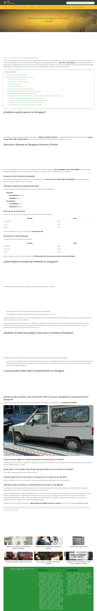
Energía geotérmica (72, 587)
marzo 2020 (57, 594)
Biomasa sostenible (85, 574)
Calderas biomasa (72, 576)
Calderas (40, 7)
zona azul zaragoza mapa (57, 507)
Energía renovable (22, 7)
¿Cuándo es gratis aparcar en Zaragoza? (17, 75)
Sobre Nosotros (21, 569)
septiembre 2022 (46, 585)
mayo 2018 (44, 603)
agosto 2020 (51, 593)
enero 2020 (49, 596)
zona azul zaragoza (35, 507)
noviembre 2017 (43, 605)
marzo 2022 (60, 586)
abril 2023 (41, 582)
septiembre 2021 (59, 588)
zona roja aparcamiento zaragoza (11, 510)
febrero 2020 (42, 596)
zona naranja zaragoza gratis (83, 507)
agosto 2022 (54, 585)
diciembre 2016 (42, 609)
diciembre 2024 (43, 575)
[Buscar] (93, 3)
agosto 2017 (42, 606)
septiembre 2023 (59, 580)
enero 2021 (61, 591)
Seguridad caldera (82, 593)
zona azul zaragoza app (45, 507)
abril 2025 (59, 573)
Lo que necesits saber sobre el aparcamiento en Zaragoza (22, 93)
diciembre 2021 (56, 587)
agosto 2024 (51, 576)
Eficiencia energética (77, 586)
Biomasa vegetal (71, 575)
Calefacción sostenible (82, 583)
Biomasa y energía (81, 575)
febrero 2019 (55, 599)
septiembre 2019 (59, 597)
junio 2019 (54, 598)
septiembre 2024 (43, 576)
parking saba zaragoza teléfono (10, 507)
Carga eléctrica (82, 585)
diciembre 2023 (56, 579)
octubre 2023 (51, 580)
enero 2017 (61, 608)
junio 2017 (54, 606)
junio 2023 (54, 581)
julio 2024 (58, 576)
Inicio (13, 7)
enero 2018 (49, 604)
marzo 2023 (48, 582)
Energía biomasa (87, 586)
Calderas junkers (82, 580)
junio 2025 (46, 573)
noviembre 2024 (51, 575)
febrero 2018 (42, 604)
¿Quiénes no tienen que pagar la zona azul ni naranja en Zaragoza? (24, 91)
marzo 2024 (57, 577)
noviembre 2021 (43, 588)
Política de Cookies (26, 568)
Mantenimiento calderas (84, 591)
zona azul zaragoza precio (70, 507)
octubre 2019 (51, 597)
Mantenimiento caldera (73, 591)
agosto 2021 (42, 589)
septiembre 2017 (59, 605)
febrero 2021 (55, 591)
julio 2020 (58, 593)
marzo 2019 (47, 599)
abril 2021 (41, 591)
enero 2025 (56, 574)
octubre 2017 (51, 605)
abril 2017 (41, 608)
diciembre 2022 (45, 583)
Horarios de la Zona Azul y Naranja (17, 79)
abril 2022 (54, 586)
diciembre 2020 (43, 592)
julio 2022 (60, 585)
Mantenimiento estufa (73, 592)
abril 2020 (51, 594)
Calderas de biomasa (82, 576)
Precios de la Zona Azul (15, 84)
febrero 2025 (49, 574)
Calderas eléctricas (85, 579)
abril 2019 (41, 599)
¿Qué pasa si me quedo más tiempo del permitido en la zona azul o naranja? (28, 100)
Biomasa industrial (75, 574)
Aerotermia (57, 7)
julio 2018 (57, 602)
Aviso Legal (12, 568)
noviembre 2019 (43, 597)
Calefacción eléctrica (83, 582)
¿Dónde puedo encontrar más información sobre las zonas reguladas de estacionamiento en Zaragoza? (35, 95)
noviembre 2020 (51, 592)
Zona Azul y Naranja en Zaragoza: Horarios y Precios (20, 77)
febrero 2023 (55, 582)
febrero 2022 (42, 587)
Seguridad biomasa (72, 593)
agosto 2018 (51, 602)
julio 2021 (48, 589)
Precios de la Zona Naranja (15, 86)
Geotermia (48, 7)
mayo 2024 (44, 577)
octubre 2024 (60, 575)
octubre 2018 (60, 600)
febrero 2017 (54, 608)
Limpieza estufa (82, 589)
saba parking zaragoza (24, 507)
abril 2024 (50, 577)
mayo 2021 (60, 589)
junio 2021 (54, 589)
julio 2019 (48, 598)
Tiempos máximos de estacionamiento (18, 82)
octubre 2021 (51, 588)
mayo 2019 (60, 598)
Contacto (19, 568)
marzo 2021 (47, 591)
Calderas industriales (72, 580)
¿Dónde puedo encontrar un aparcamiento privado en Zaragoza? (25, 104)
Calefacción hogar (72, 583)
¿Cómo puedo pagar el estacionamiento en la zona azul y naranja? (26, 98)
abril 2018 (50, 603)
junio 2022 (41, 586)
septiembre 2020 (43, 593)
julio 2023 (49, 581)
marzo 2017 (47, 608)
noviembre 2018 (51, 600)
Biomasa (32, 7)
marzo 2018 (57, 603)
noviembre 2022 (54, 583)
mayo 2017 (60, 606)
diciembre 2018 (42, 600)
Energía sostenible (74, 588)
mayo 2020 (44, 594)
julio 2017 (48, 606)
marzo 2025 (42, 574)
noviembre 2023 (43, 580)
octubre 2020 (60, 592)
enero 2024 (49, 579)
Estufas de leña (83, 588)
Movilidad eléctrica (83, 592)
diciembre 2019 (56, 596)
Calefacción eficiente (72, 582)
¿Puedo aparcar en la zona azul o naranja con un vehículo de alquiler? (26, 102)
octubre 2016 (59, 609)
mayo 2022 (48, 586)
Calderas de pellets (75, 579)
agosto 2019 (42, 598)
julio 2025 (40, 573)
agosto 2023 (42, 581)
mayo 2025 (52, 573)
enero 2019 (61, 599)
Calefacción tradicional (73, 585)
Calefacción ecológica (83, 581)
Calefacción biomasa (72, 581)
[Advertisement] (48, 46)
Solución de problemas (79, 7)
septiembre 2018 (43, 602)
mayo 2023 (60, 581)
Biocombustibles (66, 7)
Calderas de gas (79, 577)
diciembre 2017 (56, 604)
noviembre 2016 (51, 609)
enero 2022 (49, 587)
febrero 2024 (42, 579)
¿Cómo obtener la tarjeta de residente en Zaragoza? (20, 89)
